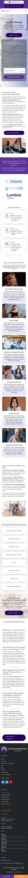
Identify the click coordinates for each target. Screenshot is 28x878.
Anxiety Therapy (5, 792)
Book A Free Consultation (7, 763)
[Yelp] (11, 782)
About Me (3, 761)
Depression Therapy (6, 795)
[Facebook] (3, 782)
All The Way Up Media (16, 872)
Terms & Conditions (6, 774)
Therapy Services (5, 803)
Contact (3, 770)
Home (2, 759)
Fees (2, 765)
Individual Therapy (5, 799)
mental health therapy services (9, 266)
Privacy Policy (4, 772)
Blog (2, 768)
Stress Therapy (5, 801)
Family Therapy (5, 797)
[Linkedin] (7, 782)
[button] (26, 11)
